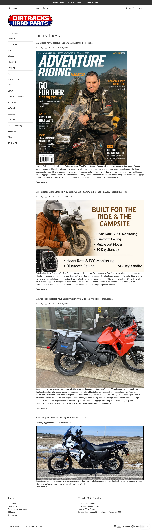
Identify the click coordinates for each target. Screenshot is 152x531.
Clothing (11, 119)
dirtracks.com (24, 526)
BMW (10, 90)
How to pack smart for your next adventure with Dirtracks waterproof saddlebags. (74, 298)
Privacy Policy (13, 506)
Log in (38, 8)
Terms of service (14, 503)
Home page (13, 32)
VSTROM (12, 102)
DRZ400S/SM (13, 79)
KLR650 (11, 38)
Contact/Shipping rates (17, 125)
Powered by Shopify (35, 526)
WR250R (12, 108)
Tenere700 (12, 44)
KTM (10, 85)
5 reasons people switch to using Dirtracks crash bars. (61, 417)
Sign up (45, 8)
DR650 (11, 50)
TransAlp (11, 67)
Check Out (140, 8)
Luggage (11, 113)
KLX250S (12, 61)
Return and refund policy (17, 509)
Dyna (10, 73)
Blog (10, 137)
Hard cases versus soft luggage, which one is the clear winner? (65, 42)
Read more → (41, 182)
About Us (12, 131)
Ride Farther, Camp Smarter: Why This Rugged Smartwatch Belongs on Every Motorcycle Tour (81, 191)
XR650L (11, 56)
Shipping (11, 512)
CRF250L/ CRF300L (16, 96)
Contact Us (12, 515)
